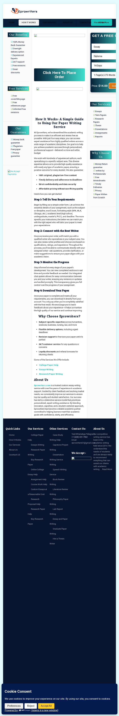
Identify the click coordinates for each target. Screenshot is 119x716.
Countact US (14, 455)
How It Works (15, 440)
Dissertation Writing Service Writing (57, 460)
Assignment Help (38, 479)
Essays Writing (46, 369)
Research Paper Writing (51, 374)
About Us (13, 450)
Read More (107, 469)
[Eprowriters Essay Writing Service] (24, 11)
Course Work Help (39, 484)
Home (11, 435)
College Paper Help (48, 365)
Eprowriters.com (42, 385)
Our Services (14, 445)
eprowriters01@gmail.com (83, 443)
